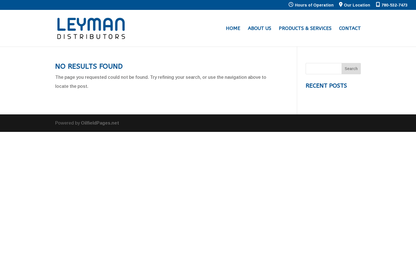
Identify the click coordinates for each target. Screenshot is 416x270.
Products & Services (305, 28)
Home (233, 28)
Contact (350, 28)
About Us (259, 28)
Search (351, 68)
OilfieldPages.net (100, 123)
